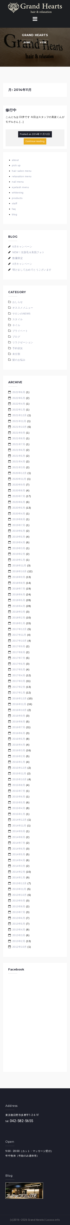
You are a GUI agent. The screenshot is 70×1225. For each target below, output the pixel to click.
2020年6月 (18, 502)
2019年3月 (18, 548)
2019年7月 (18, 525)
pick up (16, 165)
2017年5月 (18, 669)
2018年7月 (18, 588)
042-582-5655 (21, 1121)
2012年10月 (19, 946)
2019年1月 (18, 559)
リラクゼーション (22, 342)
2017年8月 (18, 652)
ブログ (16, 336)
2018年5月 (18, 600)
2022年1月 (18, 409)
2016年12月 (19, 698)
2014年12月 (19, 819)
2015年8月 (18, 785)
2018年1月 (18, 623)
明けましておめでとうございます (32, 269)
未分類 (16, 354)
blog (14, 214)
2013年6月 (18, 918)
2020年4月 (18, 513)
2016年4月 (18, 744)
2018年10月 (19, 571)
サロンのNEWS (21, 313)
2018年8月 (18, 582)
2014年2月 (18, 871)
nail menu (18, 181)
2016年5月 (18, 738)
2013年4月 (18, 929)
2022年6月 (18, 392)
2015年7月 (18, 790)
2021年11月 (19, 421)
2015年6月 (18, 796)
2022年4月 (18, 403)
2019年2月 (18, 554)
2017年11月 (19, 634)
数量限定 (17, 258)
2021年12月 (19, 415)
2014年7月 (18, 842)
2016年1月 (18, 761)
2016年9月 (18, 715)
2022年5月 (18, 398)
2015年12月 (19, 767)
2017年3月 (18, 681)
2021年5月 (18, 455)
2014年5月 (18, 854)
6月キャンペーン (22, 246)
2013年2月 (18, 941)
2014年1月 (18, 877)
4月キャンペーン (22, 263)
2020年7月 (18, 496)
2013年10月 (19, 894)
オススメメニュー (22, 307)
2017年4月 (18, 675)
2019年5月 (18, 536)
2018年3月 (18, 611)
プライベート (20, 330)
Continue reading (35, 141)
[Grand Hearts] (35, 7)
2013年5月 (18, 923)
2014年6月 (18, 848)
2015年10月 (19, 779)
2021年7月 (18, 444)
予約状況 (17, 348)
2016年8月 (18, 721)
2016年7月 (18, 727)
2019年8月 (18, 519)
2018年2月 (18, 617)
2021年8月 (18, 438)
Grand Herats (36, 1219)
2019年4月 (18, 542)
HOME (27, 42)
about (15, 160)
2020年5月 (18, 507)
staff (14, 203)
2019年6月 (18, 530)
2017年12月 (19, 629)
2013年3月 (18, 935)
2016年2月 (18, 756)
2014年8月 (18, 837)
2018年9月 (18, 577)
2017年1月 (18, 692)
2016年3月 (18, 750)
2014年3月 (18, 865)
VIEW (43, 42)
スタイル (17, 319)
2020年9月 (18, 484)
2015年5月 (18, 802)
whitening (18, 192)
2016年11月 (19, 704)
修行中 (11, 110)
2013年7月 (18, 912)
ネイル (16, 325)
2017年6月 (18, 663)
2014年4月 (18, 860)
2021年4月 (18, 461)
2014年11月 (19, 825)
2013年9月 (18, 900)
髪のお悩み (18, 359)
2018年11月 (19, 565)
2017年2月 (18, 686)
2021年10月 (19, 426)
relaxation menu (22, 176)
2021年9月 (18, 432)
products (17, 198)
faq (14, 208)
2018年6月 (18, 594)
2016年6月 (18, 733)
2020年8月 (18, 490)
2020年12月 (19, 473)
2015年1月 (18, 814)
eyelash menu (20, 187)
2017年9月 (18, 646)
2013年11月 (19, 889)
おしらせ (17, 302)
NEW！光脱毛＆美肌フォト (28, 252)
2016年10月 (19, 710)
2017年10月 (19, 640)
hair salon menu (22, 170)
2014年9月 (18, 831)
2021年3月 (18, 467)
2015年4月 (18, 808)
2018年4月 (18, 606)
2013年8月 (18, 906)
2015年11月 (19, 773)
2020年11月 (19, 478)
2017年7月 (18, 657)
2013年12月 (19, 883)
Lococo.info (53, 1219)
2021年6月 (18, 450)
